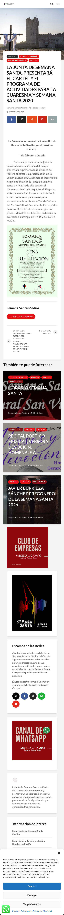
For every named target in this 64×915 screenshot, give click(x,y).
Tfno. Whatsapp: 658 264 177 (27, 813)
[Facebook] (24, 658)
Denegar (32, 895)
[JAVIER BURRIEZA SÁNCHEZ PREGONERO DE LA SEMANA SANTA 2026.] (32, 499)
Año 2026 (35, 377)
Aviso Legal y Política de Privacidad (36, 911)
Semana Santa (15, 381)
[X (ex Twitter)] (33, 658)
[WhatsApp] (41, 658)
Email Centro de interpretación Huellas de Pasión (28, 805)
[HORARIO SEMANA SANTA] (32, 394)
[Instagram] (16, 658)
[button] (59, 853)
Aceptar (32, 886)
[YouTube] (16, 666)
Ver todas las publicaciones (21, 317)
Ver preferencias (32, 904)
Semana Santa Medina (17, 108)
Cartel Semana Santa (17, 60)
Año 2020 (12, 56)
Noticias (33, 60)
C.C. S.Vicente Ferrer (29, 56)
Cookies (15, 911)
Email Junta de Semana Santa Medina (27, 795)
